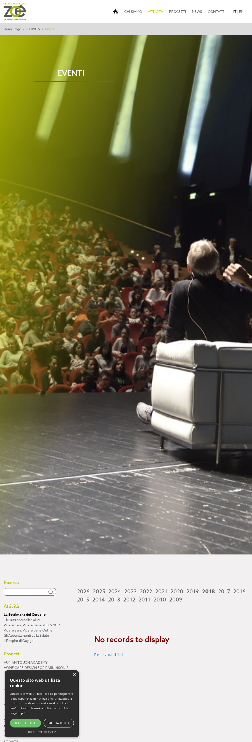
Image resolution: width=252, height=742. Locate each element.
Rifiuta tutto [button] (58, 723)
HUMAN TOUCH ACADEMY (25, 662)
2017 (224, 592)
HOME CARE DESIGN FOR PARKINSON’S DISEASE (36, 670)
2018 (208, 592)
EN (241, 11)
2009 (175, 600)
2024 (114, 592)
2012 (129, 600)
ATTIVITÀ (156, 11)
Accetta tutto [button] (25, 723)
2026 (83, 592)
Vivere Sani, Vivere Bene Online (28, 630)
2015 (83, 600)
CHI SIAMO (133, 11)
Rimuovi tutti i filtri (108, 654)
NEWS (197, 11)
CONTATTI (216, 11)
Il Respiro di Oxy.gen (19, 640)
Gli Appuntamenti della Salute (26, 635)
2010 (160, 600)
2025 (99, 592)
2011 (144, 600)
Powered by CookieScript (42, 732)
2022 (146, 592)
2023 (130, 592)
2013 (114, 600)
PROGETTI (177, 11)
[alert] (42, 703)
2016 (239, 592)
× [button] (74, 675)
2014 (98, 600)
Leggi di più (18, 713)
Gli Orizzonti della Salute (22, 619)
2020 (177, 592)
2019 (193, 592)
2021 (161, 592)
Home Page (12, 29)
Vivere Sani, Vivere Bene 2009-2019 (32, 625)
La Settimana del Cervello (25, 614)
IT (234, 11)
